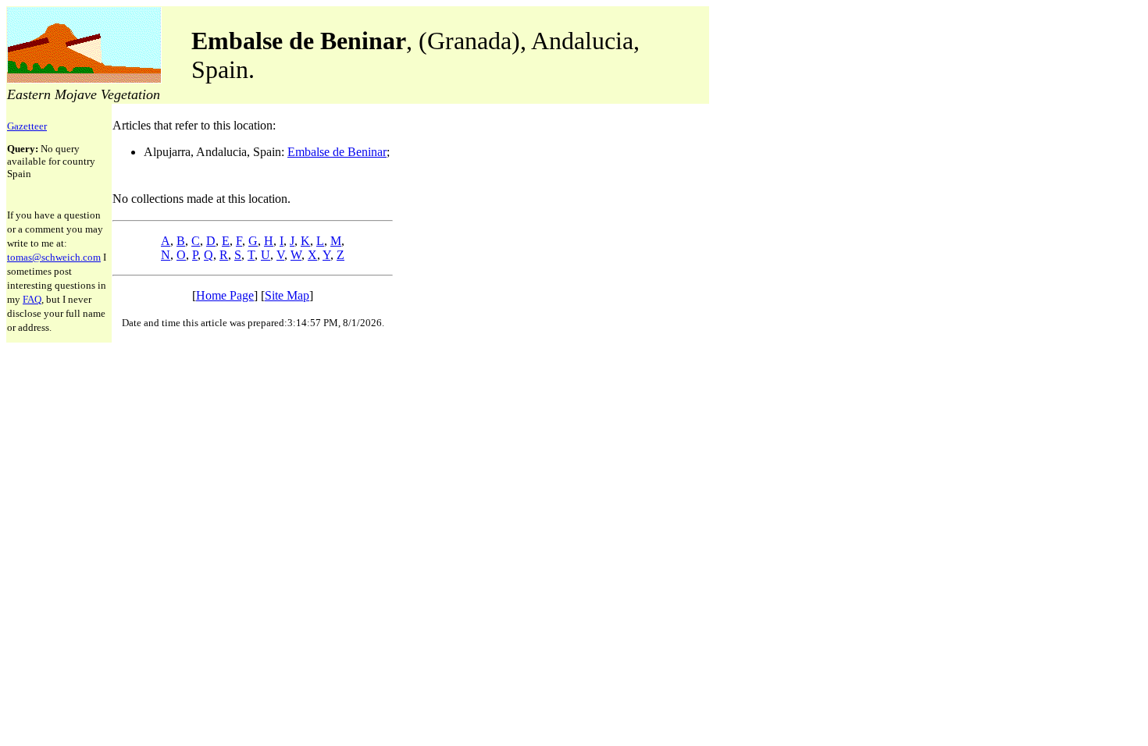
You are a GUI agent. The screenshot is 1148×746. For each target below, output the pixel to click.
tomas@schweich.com (54, 257)
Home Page (225, 295)
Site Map (287, 295)
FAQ (32, 299)
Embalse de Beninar (337, 151)
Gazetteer (27, 126)
